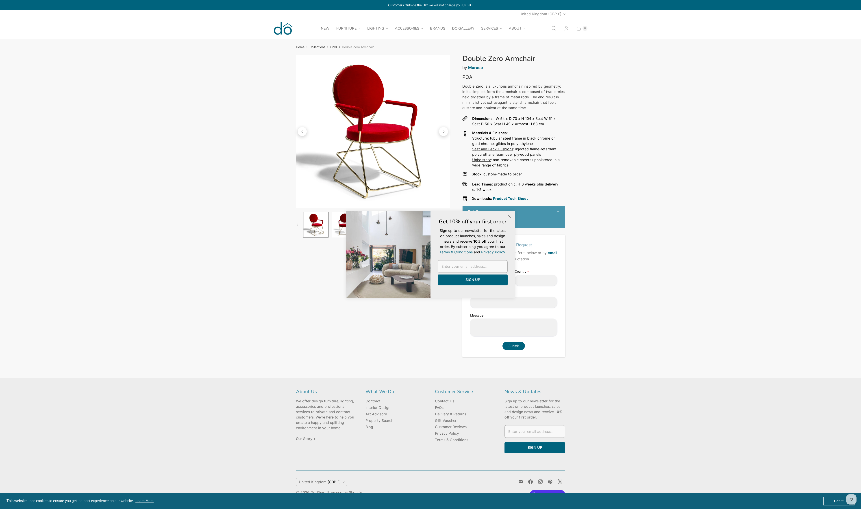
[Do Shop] (283, 28)
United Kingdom (540, 14)
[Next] (443, 131)
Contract (372, 401)
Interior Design (377, 407)
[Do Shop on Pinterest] (550, 482)
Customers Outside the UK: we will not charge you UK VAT (430, 5)
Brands (437, 28)
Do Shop (318, 492)
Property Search (379, 420)
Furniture (346, 28)
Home (300, 47)
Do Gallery (463, 28)
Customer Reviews (451, 427)
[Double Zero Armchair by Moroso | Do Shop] (373, 131)
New (325, 28)
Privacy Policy (447, 433)
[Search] (554, 28)
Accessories (407, 28)
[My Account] (566, 28)
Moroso (475, 67)
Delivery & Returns (450, 414)
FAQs (439, 407)
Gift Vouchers (446, 420)
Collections (317, 47)
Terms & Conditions (451, 440)
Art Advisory (376, 414)
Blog (369, 427)
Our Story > (306, 438)
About (515, 28)
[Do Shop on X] (560, 482)
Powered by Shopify (344, 492)
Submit (514, 346)
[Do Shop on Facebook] (530, 482)
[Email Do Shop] (521, 482)
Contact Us (444, 401)
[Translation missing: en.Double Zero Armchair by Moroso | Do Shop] (315, 224)
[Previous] (302, 131)
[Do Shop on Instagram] (540, 482)
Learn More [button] (144, 501)
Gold (333, 47)
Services (489, 28)
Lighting (375, 28)
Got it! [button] (839, 501)
